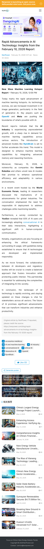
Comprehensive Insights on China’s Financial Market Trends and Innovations (28, 434)
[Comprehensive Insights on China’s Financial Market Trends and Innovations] (8, 436)
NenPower (6, 55)
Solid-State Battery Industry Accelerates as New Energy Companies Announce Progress (28, 485)
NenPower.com (28, 543)
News (35, 55)
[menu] (40, 10)
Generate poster (12, 370)
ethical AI (28, 348)
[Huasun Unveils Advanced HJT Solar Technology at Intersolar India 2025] (8, 525)
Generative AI (10, 351)
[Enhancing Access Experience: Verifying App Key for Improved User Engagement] (8, 423)
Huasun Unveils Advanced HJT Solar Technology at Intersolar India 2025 (28, 523)
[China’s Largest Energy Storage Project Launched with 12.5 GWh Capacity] (8, 410)
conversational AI (31, 222)
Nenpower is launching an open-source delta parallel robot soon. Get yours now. (19, 3)
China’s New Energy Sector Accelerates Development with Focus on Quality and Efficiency (28, 473)
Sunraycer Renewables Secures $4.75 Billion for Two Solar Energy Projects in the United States (29, 498)
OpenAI (5, 116)
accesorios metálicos (13, 341)
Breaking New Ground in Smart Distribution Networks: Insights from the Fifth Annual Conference (28, 511)
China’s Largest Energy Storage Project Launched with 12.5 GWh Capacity (29, 409)
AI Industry (35, 344)
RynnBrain (28, 144)
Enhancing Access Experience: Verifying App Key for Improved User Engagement (28, 422)
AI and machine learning (15, 344)
